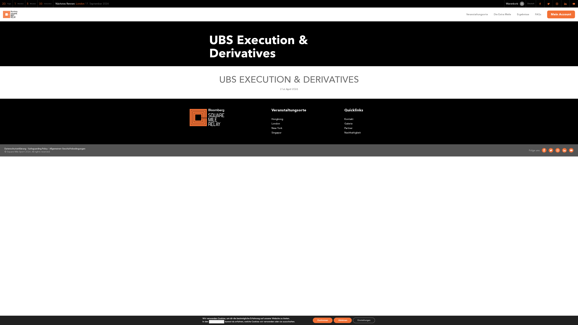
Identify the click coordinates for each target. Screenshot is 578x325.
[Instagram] (557, 150)
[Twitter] (551, 150)
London (276, 123)
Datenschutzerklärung (15, 148)
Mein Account (561, 14)
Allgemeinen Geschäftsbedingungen (67, 148)
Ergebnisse (523, 14)
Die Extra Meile (502, 14)
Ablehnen (342, 320)
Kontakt (348, 119)
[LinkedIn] (564, 150)
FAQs (538, 14)
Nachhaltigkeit (352, 132)
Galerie (348, 123)
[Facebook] (544, 150)
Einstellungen (216, 321)
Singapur (276, 132)
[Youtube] (571, 150)
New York (277, 128)
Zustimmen (322, 320)
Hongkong (277, 119)
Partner (348, 128)
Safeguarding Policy (38, 148)
